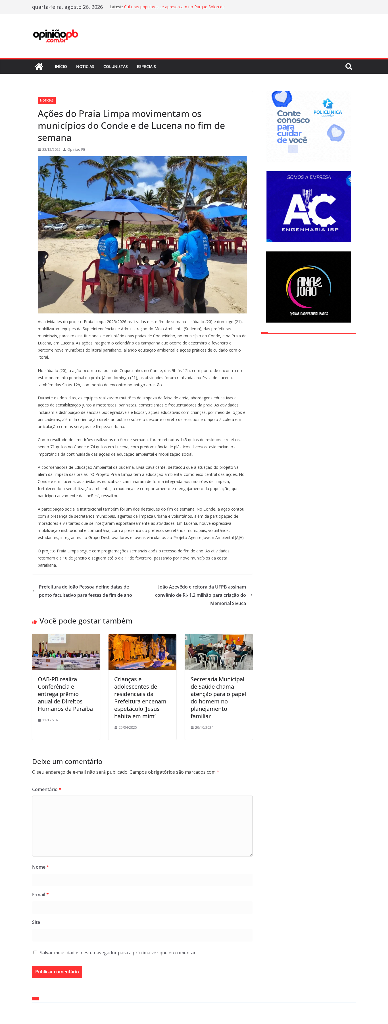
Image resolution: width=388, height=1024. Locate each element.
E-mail (40, 894)
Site (36, 922)
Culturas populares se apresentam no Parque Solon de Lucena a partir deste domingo (174, 9)
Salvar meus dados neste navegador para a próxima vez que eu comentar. (118, 952)
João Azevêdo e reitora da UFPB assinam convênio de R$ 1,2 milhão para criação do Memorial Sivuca (200, 595)
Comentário (46, 789)
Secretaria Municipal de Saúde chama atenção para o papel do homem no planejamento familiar (218, 697)
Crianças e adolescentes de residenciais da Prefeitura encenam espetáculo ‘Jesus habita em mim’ (140, 697)
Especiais (146, 66)
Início (61, 66)
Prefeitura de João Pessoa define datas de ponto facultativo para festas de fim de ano (85, 591)
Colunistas (115, 66)
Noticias (85, 66)
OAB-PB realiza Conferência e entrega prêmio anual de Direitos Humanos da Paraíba (65, 694)
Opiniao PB (76, 149)
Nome (40, 867)
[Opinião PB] (38, 66)
